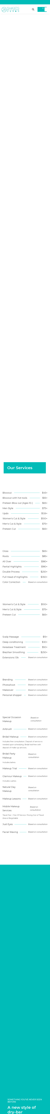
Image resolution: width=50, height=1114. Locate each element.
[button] (46, 9)
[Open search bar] (33, 9)
